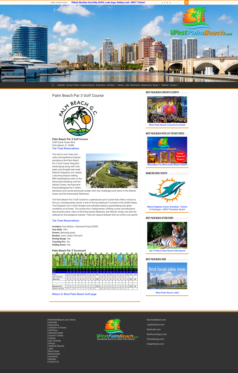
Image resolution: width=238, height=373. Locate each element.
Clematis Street (55, 333)
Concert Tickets (72, 85)
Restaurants (146, 85)
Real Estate (135, 85)
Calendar (61, 85)
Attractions (100, 85)
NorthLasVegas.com (157, 334)
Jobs (127, 85)
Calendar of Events (57, 327)
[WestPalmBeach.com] (119, 43)
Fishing (51, 338)
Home (53, 85)
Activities (110, 85)
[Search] (186, 2)
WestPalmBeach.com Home (61, 319)
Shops (155, 85)
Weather (165, 85)
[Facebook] (164, 2)
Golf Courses (54, 340)
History (121, 85)
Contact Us (53, 361)
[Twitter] (167, 2)
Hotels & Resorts (87, 85)
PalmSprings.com (155, 339)
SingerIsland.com (155, 344)
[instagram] (170, 2)
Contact (173, 85)
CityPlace (52, 330)
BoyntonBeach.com (156, 319)
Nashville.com (154, 329)
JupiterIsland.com (155, 324)
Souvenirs (53, 356)
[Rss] (162, 2)
